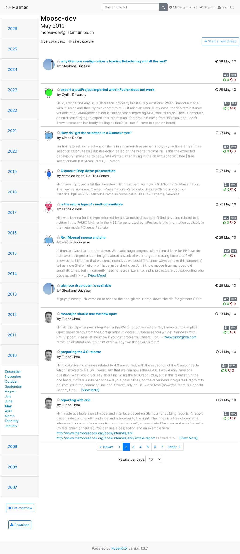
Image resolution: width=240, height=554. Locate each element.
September (13, 386)
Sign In (208, 7)
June (8, 401)
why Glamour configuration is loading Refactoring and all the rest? (113, 61)
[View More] (97, 275)
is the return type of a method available (91, 204)
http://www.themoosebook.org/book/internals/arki (94, 433)
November (13, 376)
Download (21, 525)
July (8, 396)
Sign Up (228, 7)
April (8, 411)
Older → (174, 447)
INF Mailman (16, 7)
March (10, 416)
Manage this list (184, 7)
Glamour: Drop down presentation (88, 171)
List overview (21, 508)
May (8, 406)
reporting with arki (75, 400)
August (10, 391)
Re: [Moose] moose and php (83, 237)
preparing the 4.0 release (80, 352)
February (12, 421)
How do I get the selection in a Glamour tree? (96, 133)
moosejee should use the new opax (88, 314)
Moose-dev (58, 18)
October (11, 381)
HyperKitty (119, 548)
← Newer (106, 447)
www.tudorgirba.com (180, 337)
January (11, 426)
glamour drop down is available (85, 285)
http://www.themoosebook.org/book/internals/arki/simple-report (105, 438)
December (13, 371)
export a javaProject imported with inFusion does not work (107, 90)
